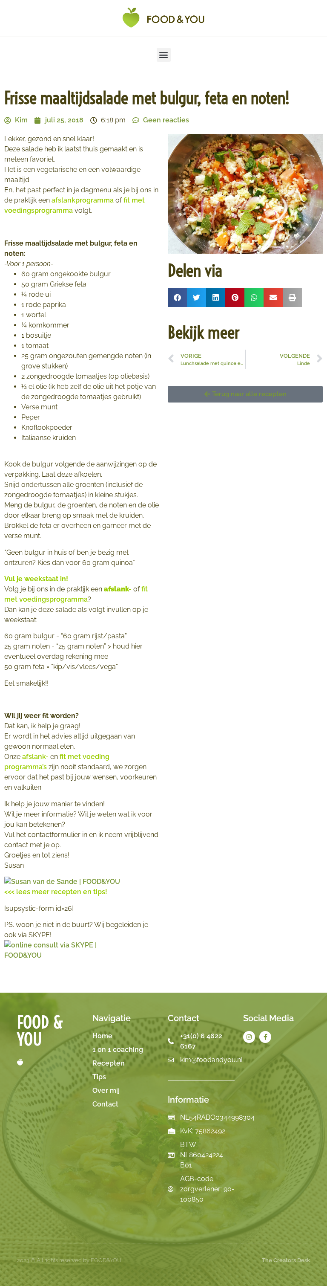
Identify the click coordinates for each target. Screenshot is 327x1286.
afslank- (35, 757)
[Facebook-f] (265, 1037)
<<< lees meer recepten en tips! (55, 892)
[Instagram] (249, 1037)
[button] (164, 55)
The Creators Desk (286, 1260)
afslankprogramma (83, 200)
